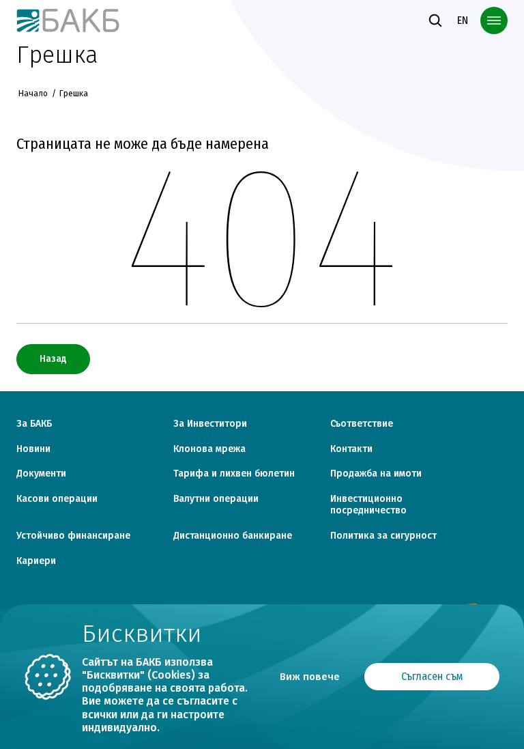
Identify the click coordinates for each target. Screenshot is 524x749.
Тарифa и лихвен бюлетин (234, 473)
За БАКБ (34, 424)
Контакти (351, 449)
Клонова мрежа (209, 449)
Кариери (36, 561)
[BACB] (68, 20)
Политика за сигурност (383, 536)
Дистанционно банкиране (232, 536)
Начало (33, 93)
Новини (33, 449)
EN (462, 20)
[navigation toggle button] (494, 20)
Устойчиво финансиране (73, 536)
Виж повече (310, 676)
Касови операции (57, 499)
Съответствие (361, 424)
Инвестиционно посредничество (368, 505)
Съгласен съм (432, 676)
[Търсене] (435, 20)
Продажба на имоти (376, 473)
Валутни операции (216, 499)
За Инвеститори (210, 424)
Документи (41, 473)
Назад (53, 359)
